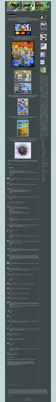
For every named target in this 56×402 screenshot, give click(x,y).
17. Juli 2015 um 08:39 (16, 262)
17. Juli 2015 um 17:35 (14, 278)
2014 (42, 181)
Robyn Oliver (11, 333)
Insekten (45, 101)
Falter (44, 91)
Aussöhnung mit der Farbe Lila (44, 157)
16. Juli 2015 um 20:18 (15, 206)
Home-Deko (41, 101)
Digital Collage (44, 89)
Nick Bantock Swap (42, 116)
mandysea (10, 347)
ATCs (47, 81)
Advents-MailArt (46, 77)
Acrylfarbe (41, 77)
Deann (10, 278)
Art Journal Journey (11, 164)
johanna (10, 254)
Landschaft (44, 107)
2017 (42, 146)
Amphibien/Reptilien (44, 78)
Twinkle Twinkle (30, 38)
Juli (42, 155)
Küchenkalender (42, 105)
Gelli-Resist (41, 98)
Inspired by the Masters (43, 102)
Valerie (10, 217)
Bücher (42, 84)
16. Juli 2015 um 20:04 (18, 201)
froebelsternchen (11, 240)
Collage (45, 84)
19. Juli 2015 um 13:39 (16, 333)
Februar (43, 179)
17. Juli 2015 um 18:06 (18, 287)
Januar (43, 180)
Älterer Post (36, 383)
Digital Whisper (45, 90)
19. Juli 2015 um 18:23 (17, 338)
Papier (47, 116)
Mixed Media (24, 164)
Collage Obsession (43, 85)
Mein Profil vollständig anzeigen (45, 18)
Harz (40, 100)
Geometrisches (45, 98)
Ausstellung (43, 82)
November (43, 150)
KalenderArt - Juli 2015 (45, 170)
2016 (42, 147)
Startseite (23, 383)
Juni (42, 174)
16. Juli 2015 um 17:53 (16, 177)
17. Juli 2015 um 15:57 (17, 273)
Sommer (43, 168)
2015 (42, 148)
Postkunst (45, 119)
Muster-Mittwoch (45, 113)
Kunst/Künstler (42, 106)
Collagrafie (41, 86)
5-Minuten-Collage (42, 76)
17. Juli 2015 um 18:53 (14, 292)
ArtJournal (15, 164)
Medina (41, 111)
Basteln (46, 82)
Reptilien (47, 120)
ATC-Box (43, 81)
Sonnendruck (42, 124)
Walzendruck (41, 135)
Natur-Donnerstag (44, 115)
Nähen (43, 114)
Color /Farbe (18, 164)
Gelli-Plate (21, 164)
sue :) (10, 292)
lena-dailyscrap (11, 338)
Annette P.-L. (11, 262)
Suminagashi (46, 131)
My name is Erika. (11, 273)
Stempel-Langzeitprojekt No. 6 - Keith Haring (45, 163)
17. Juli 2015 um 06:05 (17, 234)
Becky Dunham (11, 234)
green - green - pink (44, 169)
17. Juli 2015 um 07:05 (17, 240)
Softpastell (41, 123)
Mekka (44, 111)
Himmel (43, 100)
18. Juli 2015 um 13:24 (16, 315)
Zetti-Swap (45, 136)
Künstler (47, 106)
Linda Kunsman (11, 183)
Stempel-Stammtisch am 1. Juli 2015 (45, 172)
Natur (47, 114)
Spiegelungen (46, 124)
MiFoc (47, 111)
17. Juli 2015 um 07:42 (15, 254)
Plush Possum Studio (12, 201)
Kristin (10, 310)
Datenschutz (10, 395)
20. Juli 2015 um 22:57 (16, 353)
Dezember (43, 149)
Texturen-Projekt (46, 132)
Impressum (10, 396)
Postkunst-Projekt (42, 120)
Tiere (47, 133)
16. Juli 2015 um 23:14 (16, 223)
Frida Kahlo (43, 93)
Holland (46, 100)
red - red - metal (44, 173)
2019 (42, 144)
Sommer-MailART (46, 123)
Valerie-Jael (10, 177)
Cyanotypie (43, 87)
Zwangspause (43, 156)
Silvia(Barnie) (11, 223)
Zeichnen (41, 136)
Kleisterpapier (42, 104)
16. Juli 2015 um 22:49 (14, 217)
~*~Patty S (10, 206)
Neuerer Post (9, 383)
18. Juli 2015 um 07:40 (14, 310)
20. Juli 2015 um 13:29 (15, 347)
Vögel (42, 134)
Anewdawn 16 (11, 315)
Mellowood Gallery (11, 287)
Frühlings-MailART (44, 94)
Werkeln (46, 135)
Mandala (43, 109)
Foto (45, 92)
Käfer (47, 102)
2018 (42, 145)
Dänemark (47, 87)
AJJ (19, 39)
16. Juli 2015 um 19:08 (17, 183)
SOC (27, 164)
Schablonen (44, 121)
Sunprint (41, 132)
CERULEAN (10, 353)
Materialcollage (45, 110)
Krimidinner (46, 104)
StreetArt (41, 131)
